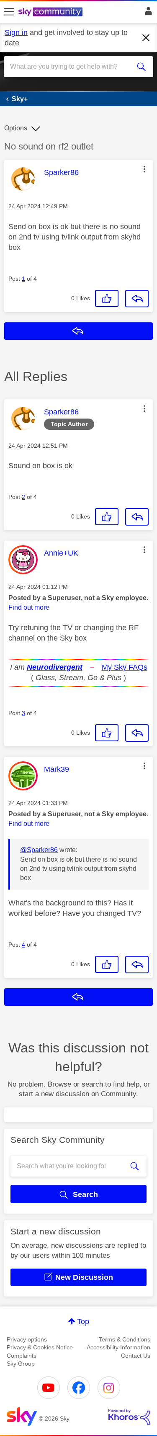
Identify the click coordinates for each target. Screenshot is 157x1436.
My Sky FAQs (124, 667)
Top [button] (83, 1321)
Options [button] (15, 128)
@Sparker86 (39, 849)
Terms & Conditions (124, 1339)
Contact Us (135, 1355)
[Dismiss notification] (146, 38)
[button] (144, 169)
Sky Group (21, 1363)
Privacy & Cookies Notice (40, 1347)
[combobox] (71, 66)
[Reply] (137, 298)
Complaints (21, 1355)
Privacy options (27, 1339)
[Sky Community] (51, 12)
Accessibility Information (118, 1347)
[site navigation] (9, 12)
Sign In (147, 13)
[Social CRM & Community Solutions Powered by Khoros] (129, 1417)
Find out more (28, 607)
